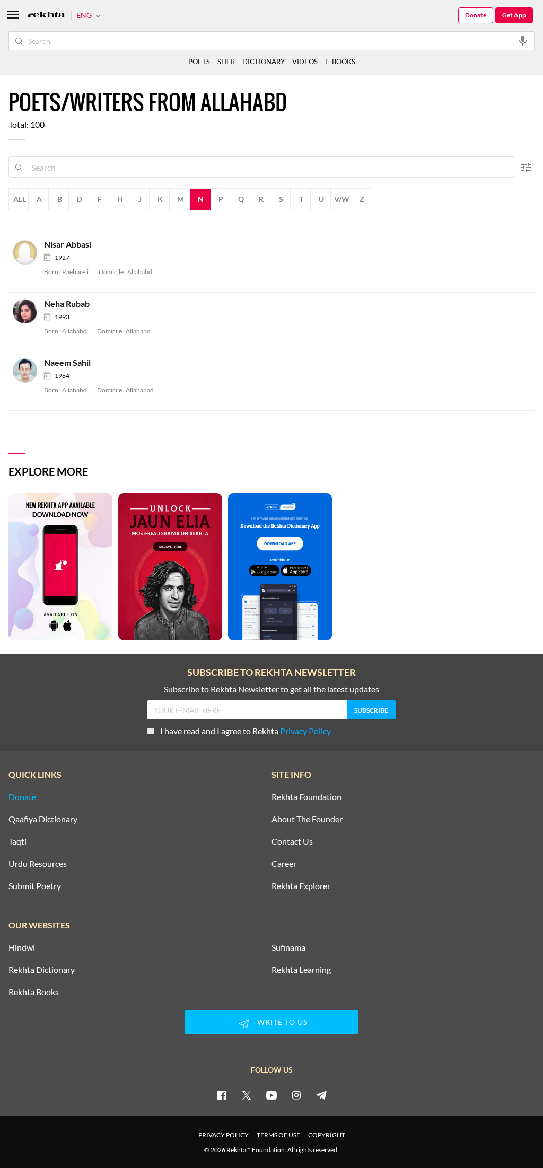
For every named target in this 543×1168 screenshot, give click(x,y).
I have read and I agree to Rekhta (245, 731)
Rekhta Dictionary (41, 969)
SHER (226, 61)
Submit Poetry (34, 886)
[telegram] (321, 1094)
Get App (514, 15)
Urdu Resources (37, 863)
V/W (341, 199)
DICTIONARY (263, 61)
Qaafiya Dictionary (42, 819)
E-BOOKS (340, 61)
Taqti (17, 841)
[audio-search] (522, 40)
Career (284, 863)
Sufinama (288, 947)
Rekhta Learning (301, 969)
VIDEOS (305, 61)
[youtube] (271, 1094)
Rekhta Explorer (301, 886)
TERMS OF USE (278, 1135)
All (19, 199)
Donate (475, 15)
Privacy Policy (305, 731)
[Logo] (46, 16)
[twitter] (246, 1094)
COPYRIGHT (326, 1135)
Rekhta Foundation (306, 797)
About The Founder (307, 819)
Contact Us (292, 841)
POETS (199, 61)
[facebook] (221, 1094)
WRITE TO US (282, 1021)
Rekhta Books (33, 992)
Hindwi (21, 947)
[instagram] (296, 1094)
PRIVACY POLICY (223, 1135)
